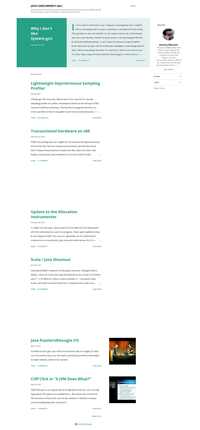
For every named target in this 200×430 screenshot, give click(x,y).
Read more (141, 60)
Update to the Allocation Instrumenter (54, 214)
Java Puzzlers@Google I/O (55, 340)
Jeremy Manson (168, 44)
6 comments (42, 246)
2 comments (42, 366)
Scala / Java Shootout (51, 259)
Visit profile (169, 69)
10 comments (83, 60)
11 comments (42, 161)
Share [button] (74, 60)
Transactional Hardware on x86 (60, 131)
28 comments (42, 118)
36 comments (42, 289)
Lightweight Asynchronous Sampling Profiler (65, 86)
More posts (96, 416)
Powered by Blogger (84, 424)
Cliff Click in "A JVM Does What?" (61, 378)
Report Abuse (159, 88)
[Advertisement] (66, 185)
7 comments (42, 408)
